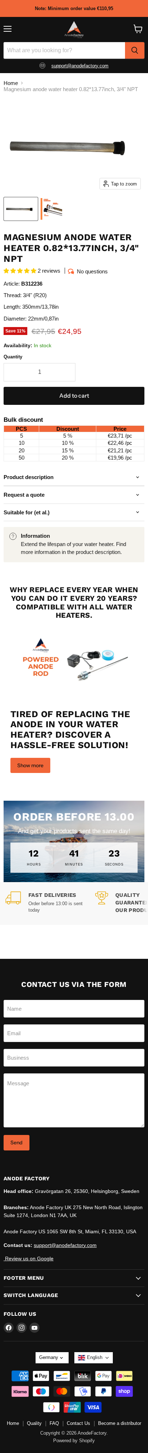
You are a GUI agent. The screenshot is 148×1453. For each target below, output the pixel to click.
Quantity (13, 356)
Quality (34, 1423)
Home (11, 83)
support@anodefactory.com (79, 65)
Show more (30, 765)
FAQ (54, 1423)
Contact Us (78, 1423)
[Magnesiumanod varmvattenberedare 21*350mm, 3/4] (21, 208)
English (94, 1357)
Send (16, 1142)
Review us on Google (29, 1258)
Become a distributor (119, 1423)
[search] (134, 50)
